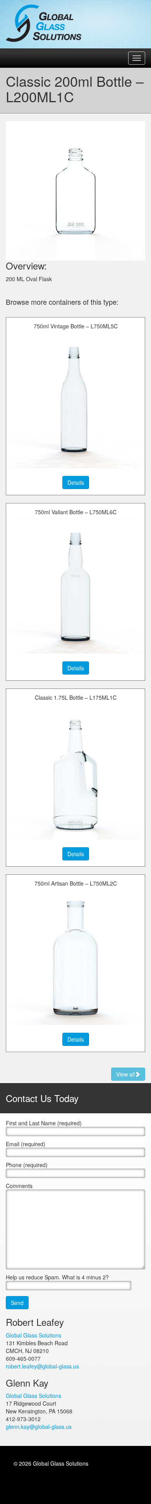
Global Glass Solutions (44, 23)
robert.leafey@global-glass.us (42, 1366)
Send (17, 1303)
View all (125, 1074)
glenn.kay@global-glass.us (39, 1426)
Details (75, 482)
